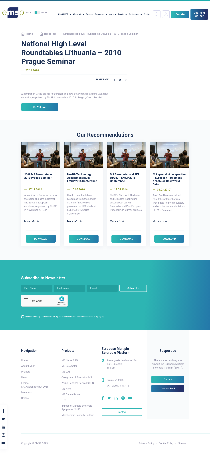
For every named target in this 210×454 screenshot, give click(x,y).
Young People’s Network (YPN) (78, 383)
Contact (147, 14)
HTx (63, 400)
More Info (30, 221)
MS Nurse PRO (69, 360)
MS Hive (66, 388)
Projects (89, 14)
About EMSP (63, 14)
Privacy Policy (146, 443)
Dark (44, 12)
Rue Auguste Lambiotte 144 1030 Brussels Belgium (122, 364)
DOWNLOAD (39, 107)
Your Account (166, 14)
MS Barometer (69, 366)
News (111, 14)
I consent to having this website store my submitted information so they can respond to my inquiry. (64, 317)
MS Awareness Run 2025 (34, 386)
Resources (99, 14)
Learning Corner (199, 14)
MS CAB (65, 371)
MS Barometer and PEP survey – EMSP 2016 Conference (124, 178)
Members (26, 392)
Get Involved (134, 14)
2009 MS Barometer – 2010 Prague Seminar (38, 176)
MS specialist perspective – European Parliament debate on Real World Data (169, 179)
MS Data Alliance (70, 394)
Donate (180, 14)
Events (121, 14)
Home (29, 33)
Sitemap (182, 443)
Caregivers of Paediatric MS (76, 377)
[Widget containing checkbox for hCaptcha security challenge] (44, 301)
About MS (77, 14)
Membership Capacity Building (77, 415)
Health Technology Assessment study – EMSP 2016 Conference (82, 178)
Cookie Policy (166, 443)
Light (29, 12)
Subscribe (133, 288)
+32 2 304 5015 (115, 379)
